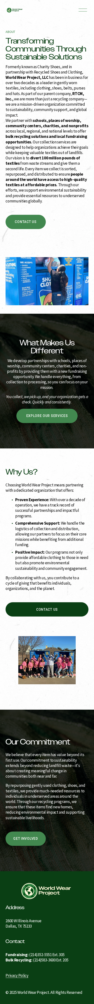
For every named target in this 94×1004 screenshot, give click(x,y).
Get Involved (25, 838)
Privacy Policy (17, 975)
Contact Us (25, 222)
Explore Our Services (47, 416)
